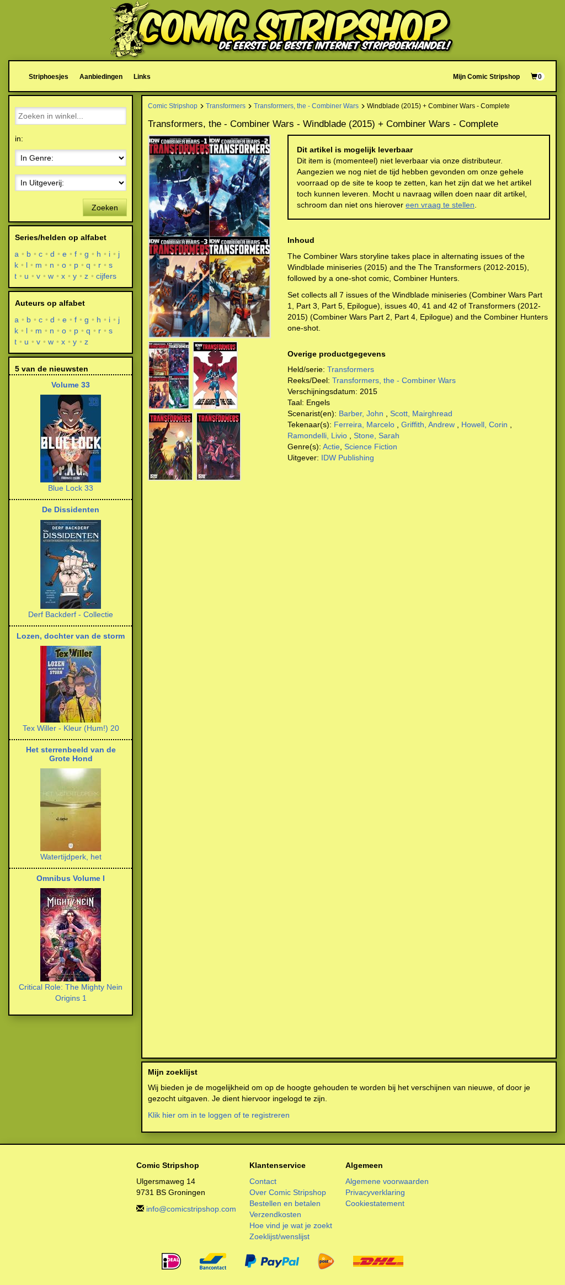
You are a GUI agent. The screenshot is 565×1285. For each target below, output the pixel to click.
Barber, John (361, 413)
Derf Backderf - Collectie (70, 614)
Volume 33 (70, 384)
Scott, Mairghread (421, 413)
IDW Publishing (347, 457)
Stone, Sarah (376, 435)
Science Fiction (370, 446)
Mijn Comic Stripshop (486, 76)
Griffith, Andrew (428, 424)
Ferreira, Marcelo (364, 424)
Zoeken (105, 207)
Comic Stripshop (173, 105)
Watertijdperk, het (71, 856)
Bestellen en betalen (285, 1203)
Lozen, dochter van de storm (71, 635)
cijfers (106, 276)
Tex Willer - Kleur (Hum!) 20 (71, 728)
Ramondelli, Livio (317, 435)
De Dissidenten (70, 509)
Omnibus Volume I (70, 878)
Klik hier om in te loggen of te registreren (219, 1115)
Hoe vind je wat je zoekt (290, 1225)
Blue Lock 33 (70, 488)
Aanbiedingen (100, 76)
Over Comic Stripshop (287, 1192)
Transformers (226, 105)
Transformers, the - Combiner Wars (306, 105)
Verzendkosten (275, 1214)
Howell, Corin (484, 424)
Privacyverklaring (375, 1192)
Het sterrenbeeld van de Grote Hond (71, 753)
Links (142, 76)
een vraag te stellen (440, 204)
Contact (262, 1181)
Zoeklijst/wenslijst (279, 1236)
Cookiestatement (374, 1203)
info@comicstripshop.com (191, 1208)
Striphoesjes (48, 76)
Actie (331, 446)
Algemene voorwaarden (387, 1181)
